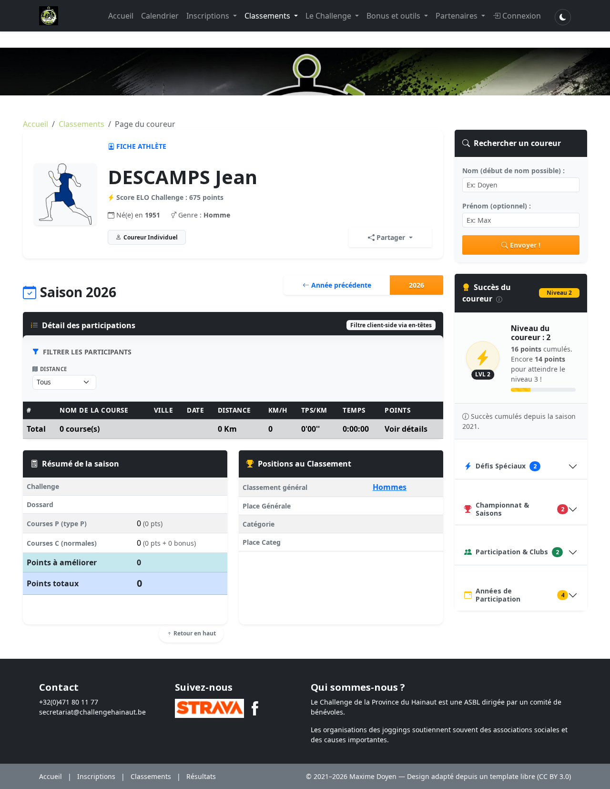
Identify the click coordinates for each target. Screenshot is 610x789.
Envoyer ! (525, 244)
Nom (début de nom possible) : (513, 170)
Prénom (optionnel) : (496, 205)
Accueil (120, 15)
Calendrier (160, 15)
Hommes (390, 487)
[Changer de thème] (563, 17)
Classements (268, 15)
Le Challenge (329, 15)
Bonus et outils (394, 15)
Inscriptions (208, 15)
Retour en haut (194, 633)
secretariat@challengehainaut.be (92, 711)
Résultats (201, 776)
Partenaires (457, 15)
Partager (390, 237)
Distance (53, 369)
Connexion (521, 15)
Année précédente (340, 285)
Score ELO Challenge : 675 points (170, 197)
